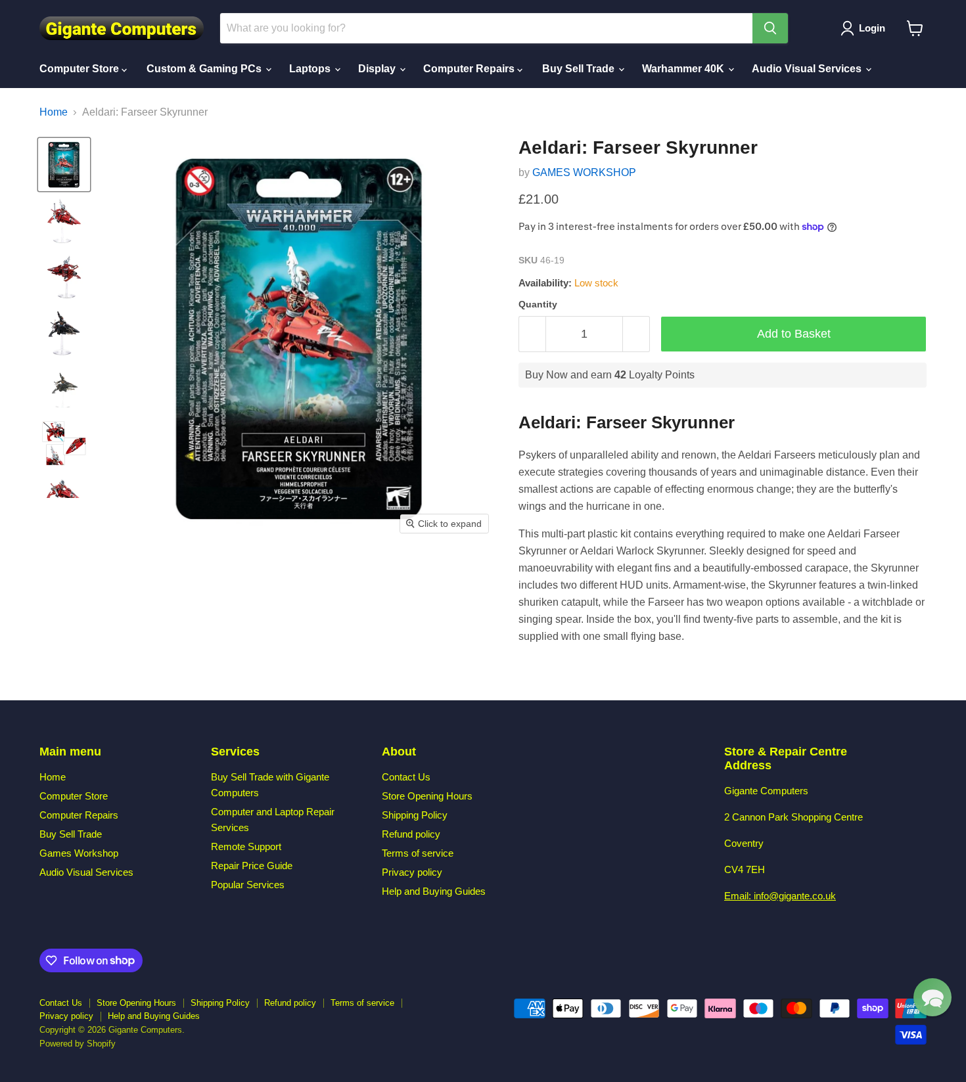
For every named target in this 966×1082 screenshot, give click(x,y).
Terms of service (417, 853)
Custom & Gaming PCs (205, 68)
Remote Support (246, 846)
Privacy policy (412, 872)
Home (53, 112)
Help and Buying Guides (434, 891)
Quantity (537, 304)
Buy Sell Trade (579, 68)
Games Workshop (78, 853)
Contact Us (406, 776)
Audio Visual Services (808, 68)
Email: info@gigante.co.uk (780, 895)
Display (378, 68)
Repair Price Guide (251, 865)
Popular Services (248, 884)
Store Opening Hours (427, 795)
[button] (932, 997)
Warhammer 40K (684, 68)
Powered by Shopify (77, 1043)
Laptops (311, 68)
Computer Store (80, 68)
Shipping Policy (415, 815)
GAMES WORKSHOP (584, 172)
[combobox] (486, 28)
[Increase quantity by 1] (636, 334)
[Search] (770, 28)
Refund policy (411, 834)
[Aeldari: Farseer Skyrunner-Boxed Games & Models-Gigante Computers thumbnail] (64, 164)
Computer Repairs (470, 68)
